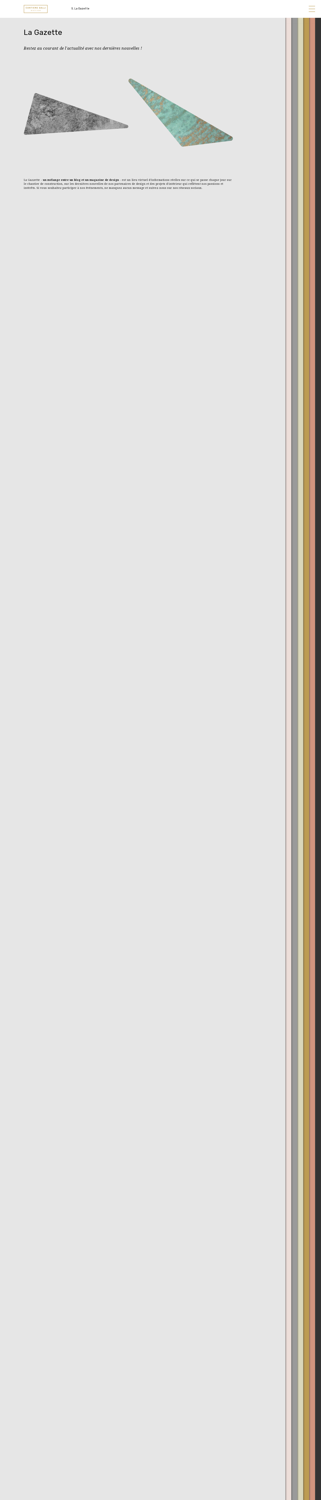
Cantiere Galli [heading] (36, 9)
